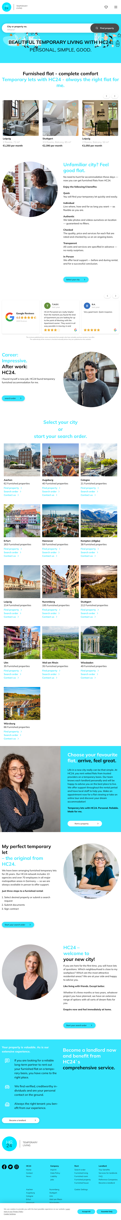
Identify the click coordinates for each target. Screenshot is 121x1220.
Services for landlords (108, 1173)
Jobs (52, 1179)
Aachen (8, 479)
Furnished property (82, 1179)
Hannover (47, 540)
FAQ (100, 1176)
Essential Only (106, 1211)
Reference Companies (108, 1179)
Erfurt (7, 540)
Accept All (86, 1211)
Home (28, 1170)
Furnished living (81, 1173)
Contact (29, 1173)
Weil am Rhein (50, 662)
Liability (53, 1176)
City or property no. (17, 26)
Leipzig (8, 601)
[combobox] (60, 28)
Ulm (6, 662)
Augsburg (47, 479)
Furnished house (81, 1183)
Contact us (10, 495)
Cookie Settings (81, 1189)
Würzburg (9, 723)
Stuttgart (86, 601)
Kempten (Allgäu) (90, 540)
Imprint (53, 1170)
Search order (11, 491)
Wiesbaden (87, 662)
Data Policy (55, 1173)
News (28, 1176)
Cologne (85, 479)
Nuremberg (48, 601)
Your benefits (104, 1170)
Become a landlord (107, 1183)
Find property (11, 487)
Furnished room (81, 1176)
